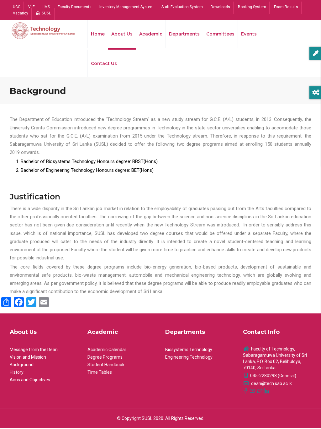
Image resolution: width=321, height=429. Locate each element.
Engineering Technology (189, 357)
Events (249, 34)
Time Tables (99, 372)
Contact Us (104, 63)
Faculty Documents (75, 7)
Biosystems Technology (188, 349)
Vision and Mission (28, 357)
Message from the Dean (34, 349)
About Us (122, 34)
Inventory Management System (126, 7)
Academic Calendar (106, 349)
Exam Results (286, 7)
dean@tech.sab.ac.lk (271, 383)
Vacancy (20, 13)
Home (98, 34)
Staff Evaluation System (182, 7)
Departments (184, 34)
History (17, 372)
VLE (31, 7)
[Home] (44, 32)
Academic (150, 34)
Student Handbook (105, 364)
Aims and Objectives (30, 379)
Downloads (220, 7)
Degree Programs (105, 357)
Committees (220, 34)
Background (22, 364)
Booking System (252, 7)
